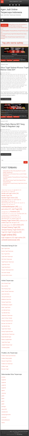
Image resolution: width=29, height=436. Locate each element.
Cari (2, 160)
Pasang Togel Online (10, 220)
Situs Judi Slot (4, 286)
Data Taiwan (12, 77)
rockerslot (3, 417)
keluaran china (3, 78)
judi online (3, 60)
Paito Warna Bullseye (8, 81)
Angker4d (12, 191)
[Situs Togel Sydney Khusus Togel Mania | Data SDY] (14, 54)
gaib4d (3, 390)
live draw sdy (13, 213)
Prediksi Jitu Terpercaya (6, 363)
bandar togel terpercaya (7, 199)
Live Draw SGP (15, 135)
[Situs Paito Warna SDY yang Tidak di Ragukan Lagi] (14, 111)
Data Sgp (21, 75)
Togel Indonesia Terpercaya (7, 334)
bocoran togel (4, 74)
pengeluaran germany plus (19, 83)
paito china (12, 79)
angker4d (3, 379)
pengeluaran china (10, 83)
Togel (4, 232)
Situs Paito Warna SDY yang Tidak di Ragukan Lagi (13, 125)
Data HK (16, 202)
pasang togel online (6, 414)
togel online (7, 87)
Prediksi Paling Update (6, 358)
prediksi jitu (13, 86)
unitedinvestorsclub (4, 89)
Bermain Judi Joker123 (6, 323)
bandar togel (6, 195)
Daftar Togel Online (5, 307)
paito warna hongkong (5, 82)
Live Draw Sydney (5, 215)
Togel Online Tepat (5, 342)
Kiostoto (15, 212)
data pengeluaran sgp (11, 75)
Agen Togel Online (5, 248)
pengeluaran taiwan (15, 85)
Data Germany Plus (21, 74)
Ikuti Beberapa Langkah (6, 304)
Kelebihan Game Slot (6, 299)
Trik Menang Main (5, 347)
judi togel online (22, 77)
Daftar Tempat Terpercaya (7, 291)
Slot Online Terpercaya (6, 259)
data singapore (22, 132)
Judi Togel (17, 77)
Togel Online (9, 60)
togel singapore (13, 87)
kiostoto (3, 377)
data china (15, 74)
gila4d (2, 395)
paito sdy (22, 79)
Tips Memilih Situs (5, 312)
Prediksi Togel (4, 366)
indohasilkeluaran (9, 207)
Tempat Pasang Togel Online (12, 230)
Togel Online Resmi (5, 267)
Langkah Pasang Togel (6, 344)
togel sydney (18, 87)
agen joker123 (17, 190)
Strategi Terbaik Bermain (7, 320)
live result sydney (6, 79)
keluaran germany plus (11, 78)
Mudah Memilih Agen (6, 336)
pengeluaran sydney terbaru (6, 85)
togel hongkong (15, 232)
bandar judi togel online (10, 193)
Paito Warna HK (23, 81)
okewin (3, 422)
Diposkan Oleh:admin (6, 72)
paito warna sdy (13, 82)
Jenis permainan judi (6, 296)
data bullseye (10, 74)
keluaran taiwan (19, 78)
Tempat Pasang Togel (10, 227)
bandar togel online (9, 198)
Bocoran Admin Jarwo (6, 275)
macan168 (4, 409)
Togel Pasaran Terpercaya (7, 261)
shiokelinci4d (4, 412)
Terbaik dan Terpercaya (6, 315)
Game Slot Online (5, 294)
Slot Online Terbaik (5, 272)
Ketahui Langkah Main (6, 339)
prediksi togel (18, 86)
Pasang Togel (16, 218)
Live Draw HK (5, 213)
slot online (18, 225)
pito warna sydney (7, 86)
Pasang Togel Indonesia (7, 331)
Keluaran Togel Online (6, 361)
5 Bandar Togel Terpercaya (7, 190)
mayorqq (3, 393)
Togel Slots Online (5, 264)
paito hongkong (17, 79)
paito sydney (24, 136)
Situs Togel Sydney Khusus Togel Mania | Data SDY (14, 68)
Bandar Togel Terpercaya (7, 251)
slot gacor (15, 222)
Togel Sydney (16, 60)
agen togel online (5, 191)
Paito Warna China (15, 81)
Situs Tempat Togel (5, 283)
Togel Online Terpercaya (7, 256)
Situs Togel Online (5, 253)
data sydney (7, 77)
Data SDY (17, 75)
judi (20, 206)
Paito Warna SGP (19, 82)
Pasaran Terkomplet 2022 (7, 270)
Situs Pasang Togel (5, 288)
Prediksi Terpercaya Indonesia (8, 355)
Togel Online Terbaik (6, 328)
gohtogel (3, 406)
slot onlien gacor (6, 225)
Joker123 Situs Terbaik (6, 318)
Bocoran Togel (4, 369)
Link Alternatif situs (5, 310)
